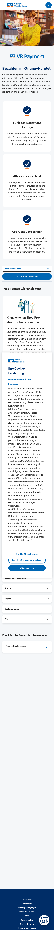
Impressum (27, 900)
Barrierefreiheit (27, 920)
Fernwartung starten (27, 928)
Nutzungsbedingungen (27, 908)
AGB (27, 916)
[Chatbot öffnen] (44, 920)
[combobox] (27, 268)
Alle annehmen (27, 568)
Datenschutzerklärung (19, 379)
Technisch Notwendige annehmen (27, 560)
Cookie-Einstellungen (27, 554)
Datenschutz (27, 904)
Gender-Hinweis (27, 924)
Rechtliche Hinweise (27, 912)
